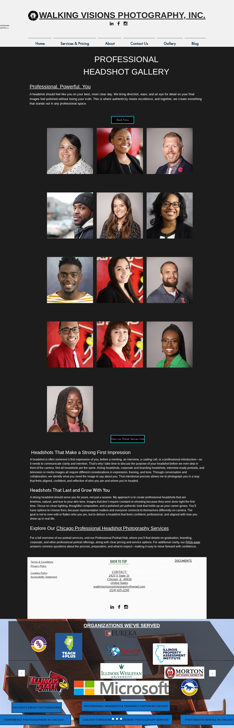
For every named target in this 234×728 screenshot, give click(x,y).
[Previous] (21, 673)
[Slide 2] (117, 719)
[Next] (212, 673)
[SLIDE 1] (113, 719)
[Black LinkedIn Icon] (111, 23)
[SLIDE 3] (121, 719)
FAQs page (193, 542)
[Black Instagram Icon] (125, 23)
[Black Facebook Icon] (118, 23)
